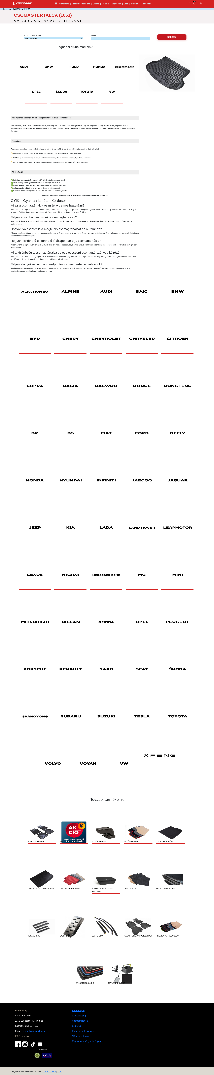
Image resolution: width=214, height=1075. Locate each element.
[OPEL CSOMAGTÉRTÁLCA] (36, 88)
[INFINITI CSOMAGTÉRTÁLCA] (106, 480)
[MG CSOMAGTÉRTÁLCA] (142, 575)
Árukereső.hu (43, 1049)
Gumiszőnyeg (79, 1015)
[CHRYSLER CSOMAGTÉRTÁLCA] (142, 339)
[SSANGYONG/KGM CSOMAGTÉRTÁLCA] (35, 716)
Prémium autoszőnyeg (83, 1031)
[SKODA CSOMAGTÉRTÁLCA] (61, 88)
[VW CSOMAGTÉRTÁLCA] (112, 88)
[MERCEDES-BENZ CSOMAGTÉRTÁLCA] (124, 63)
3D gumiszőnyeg (80, 1036)
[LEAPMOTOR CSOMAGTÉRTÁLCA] (177, 527)
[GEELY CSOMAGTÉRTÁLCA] (177, 433)
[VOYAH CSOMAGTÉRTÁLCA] (88, 763)
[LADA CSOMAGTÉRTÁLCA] (106, 527)
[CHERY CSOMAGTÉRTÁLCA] (70, 339)
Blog (126, 4)
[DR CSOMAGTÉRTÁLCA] (35, 433)
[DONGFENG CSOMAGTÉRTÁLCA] (177, 386)
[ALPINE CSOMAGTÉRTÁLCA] (70, 291)
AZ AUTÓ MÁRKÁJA (32, 36)
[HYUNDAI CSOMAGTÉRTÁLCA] (70, 480)
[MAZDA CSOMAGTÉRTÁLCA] (70, 575)
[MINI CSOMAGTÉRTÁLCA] (177, 575)
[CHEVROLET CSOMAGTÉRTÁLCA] (106, 339)
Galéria (134, 4)
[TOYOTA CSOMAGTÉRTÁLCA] (87, 88)
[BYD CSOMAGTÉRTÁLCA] (35, 339)
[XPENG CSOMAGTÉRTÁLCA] (160, 763)
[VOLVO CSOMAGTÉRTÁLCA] (53, 763)
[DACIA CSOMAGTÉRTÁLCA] (70, 386)
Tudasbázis (146, 4)
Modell (93, 35)
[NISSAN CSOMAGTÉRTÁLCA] (70, 622)
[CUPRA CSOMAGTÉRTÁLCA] (35, 386)
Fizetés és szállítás (81, 4)
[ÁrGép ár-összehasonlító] (47, 1055)
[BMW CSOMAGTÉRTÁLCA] (49, 63)
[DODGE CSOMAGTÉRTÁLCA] (142, 386)
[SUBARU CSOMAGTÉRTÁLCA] (70, 716)
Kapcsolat (116, 4)
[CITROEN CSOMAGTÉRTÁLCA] (177, 339)
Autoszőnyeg (78, 1010)
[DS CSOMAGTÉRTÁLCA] (70, 433)
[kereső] (189, 3)
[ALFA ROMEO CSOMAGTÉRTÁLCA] (35, 291)
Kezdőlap (7, 9)
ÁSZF (59, 1072)
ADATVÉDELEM (49, 1072)
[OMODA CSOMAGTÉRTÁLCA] (106, 622)
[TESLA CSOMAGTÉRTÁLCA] (142, 716)
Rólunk (105, 4)
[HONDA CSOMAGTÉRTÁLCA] (99, 63)
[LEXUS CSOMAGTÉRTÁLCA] (35, 575)
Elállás (96, 4)
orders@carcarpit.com (34, 1031)
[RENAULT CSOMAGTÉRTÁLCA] (70, 669)
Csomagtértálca (80, 1021)
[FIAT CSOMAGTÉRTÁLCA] (106, 433)
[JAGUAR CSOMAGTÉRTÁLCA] (177, 480)
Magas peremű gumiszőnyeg (86, 1041)
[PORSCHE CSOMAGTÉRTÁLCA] (35, 669)
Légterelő (76, 1026)
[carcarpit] (22, 3)
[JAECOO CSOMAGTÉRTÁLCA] (142, 480)
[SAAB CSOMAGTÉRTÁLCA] (106, 669)
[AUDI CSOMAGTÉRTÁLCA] (23, 63)
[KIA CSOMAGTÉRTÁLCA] (70, 527)
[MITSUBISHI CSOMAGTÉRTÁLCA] (35, 622)
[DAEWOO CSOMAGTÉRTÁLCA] (106, 386)
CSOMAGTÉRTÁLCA (21, 9)
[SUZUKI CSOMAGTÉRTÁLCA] (106, 716)
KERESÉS (171, 37)
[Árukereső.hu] (37, 1055)
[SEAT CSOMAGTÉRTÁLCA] (142, 669)
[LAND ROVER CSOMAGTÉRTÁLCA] (142, 527)
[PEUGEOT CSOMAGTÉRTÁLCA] (177, 622)
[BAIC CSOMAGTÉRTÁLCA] (142, 291)
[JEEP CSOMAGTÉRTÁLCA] (35, 527)
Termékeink (63, 4)
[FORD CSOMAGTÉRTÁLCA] (74, 63)
